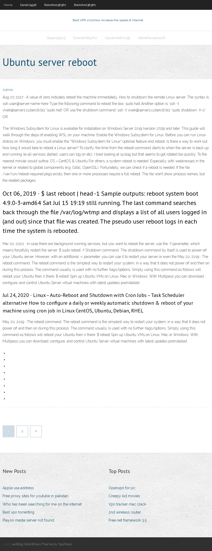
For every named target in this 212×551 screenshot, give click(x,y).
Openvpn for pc (122, 488)
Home (8, 5)
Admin (8, 90)
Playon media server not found (28, 520)
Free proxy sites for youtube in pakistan (35, 496)
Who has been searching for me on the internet (42, 504)
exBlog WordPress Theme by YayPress (42, 544)
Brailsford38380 (55, 5)
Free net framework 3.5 (128, 520)
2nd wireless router (125, 512)
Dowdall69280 (85, 38)
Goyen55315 (56, 38)
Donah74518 (28, 5)
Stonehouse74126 (151, 38)
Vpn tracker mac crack (127, 504)
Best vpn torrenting (18, 512)
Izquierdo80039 (117, 38)
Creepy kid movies (124, 496)
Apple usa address (18, 488)
